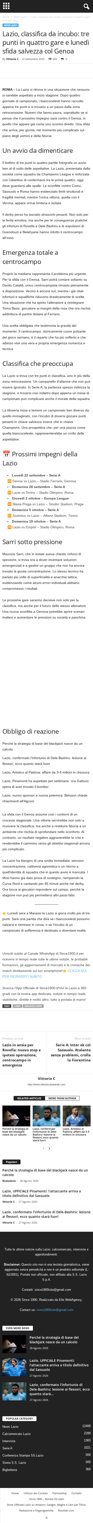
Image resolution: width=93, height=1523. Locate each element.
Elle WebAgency (70, 1300)
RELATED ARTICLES (29, 1098)
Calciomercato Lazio (16, 1434)
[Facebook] (7, 71)
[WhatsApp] (40, 71)
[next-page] (49, 1148)
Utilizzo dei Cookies (36, 1493)
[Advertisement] (46, 673)
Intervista (8, 1441)
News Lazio (20, 16)
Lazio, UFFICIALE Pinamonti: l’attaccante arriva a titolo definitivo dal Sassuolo (41, 1193)
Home (5, 16)
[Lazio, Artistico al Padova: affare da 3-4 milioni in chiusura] (77, 1116)
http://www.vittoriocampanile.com (46, 1084)
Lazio (17, 1006)
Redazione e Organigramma (36, 1510)
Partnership (59, 1493)
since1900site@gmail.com (53, 1289)
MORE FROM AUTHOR (62, 1098)
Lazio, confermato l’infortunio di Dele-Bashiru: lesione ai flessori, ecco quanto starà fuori (45, 1134)
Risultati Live (66, 1510)
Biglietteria (9, 1470)
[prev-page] (43, 1148)
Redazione (9, 1181)
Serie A (7, 1448)
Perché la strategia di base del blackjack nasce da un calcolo (15, 1131)
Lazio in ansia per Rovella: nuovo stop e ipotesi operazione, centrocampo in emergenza (21, 1054)
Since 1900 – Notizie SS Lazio (46, 1499)
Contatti (77, 1493)
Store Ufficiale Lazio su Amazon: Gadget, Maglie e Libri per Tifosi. (46, 1504)
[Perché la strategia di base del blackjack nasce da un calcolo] (16, 1116)
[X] (18, 71)
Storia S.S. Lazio (14, 1462)
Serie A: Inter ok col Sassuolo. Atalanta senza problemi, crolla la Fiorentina (71, 1052)
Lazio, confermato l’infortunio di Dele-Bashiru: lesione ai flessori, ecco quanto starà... (60, 1389)
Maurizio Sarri (33, 1006)
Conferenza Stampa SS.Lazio (22, 1455)
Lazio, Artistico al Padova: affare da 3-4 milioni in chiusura (45, 772)
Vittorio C (12, 59)
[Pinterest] (29, 71)
